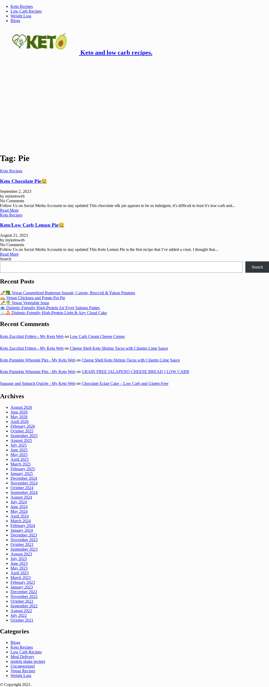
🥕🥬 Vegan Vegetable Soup (24, 303)
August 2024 (21, 497)
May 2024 (19, 511)
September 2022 (24, 606)
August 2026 (21, 407)
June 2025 (19, 450)
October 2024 (22, 487)
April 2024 (20, 516)
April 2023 (20, 573)
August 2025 (21, 440)
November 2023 (24, 540)
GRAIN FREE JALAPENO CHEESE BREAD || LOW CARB (135, 371)
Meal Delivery (22, 656)
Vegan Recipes (23, 671)
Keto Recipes (22, 6)
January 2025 (22, 473)
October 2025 (22, 431)
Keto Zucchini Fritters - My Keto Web (32, 336)
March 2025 (21, 464)
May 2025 (19, 454)
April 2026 (20, 421)
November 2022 (24, 596)
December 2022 (24, 592)
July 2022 (19, 615)
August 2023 (21, 554)
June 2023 (19, 563)
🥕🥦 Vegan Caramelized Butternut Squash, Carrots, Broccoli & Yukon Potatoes (67, 293)
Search (5, 259)
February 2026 (23, 426)
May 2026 (19, 417)
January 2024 (22, 530)
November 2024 (24, 483)
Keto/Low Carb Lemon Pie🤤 (32, 225)
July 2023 (19, 558)
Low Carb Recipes (26, 11)
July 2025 (19, 445)
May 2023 (19, 568)
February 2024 (23, 525)
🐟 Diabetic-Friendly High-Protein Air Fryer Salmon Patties (50, 308)
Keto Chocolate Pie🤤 (23, 181)
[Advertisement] (134, 98)
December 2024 (24, 478)
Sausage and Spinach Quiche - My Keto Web (37, 383)
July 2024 (19, 502)
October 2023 (22, 544)
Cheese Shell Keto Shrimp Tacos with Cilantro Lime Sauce (119, 348)
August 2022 (21, 610)
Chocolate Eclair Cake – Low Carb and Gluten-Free (125, 383)
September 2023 (24, 549)
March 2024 (21, 521)
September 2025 (24, 435)
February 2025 (23, 469)
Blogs (15, 20)
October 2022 (22, 601)
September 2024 (24, 492)
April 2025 (20, 459)
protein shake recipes (28, 661)
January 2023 (22, 587)
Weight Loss (21, 16)
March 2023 (21, 577)
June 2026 (19, 412)
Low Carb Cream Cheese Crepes (97, 336)
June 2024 (19, 506)
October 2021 (22, 620)
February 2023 (23, 582)
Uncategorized (23, 666)
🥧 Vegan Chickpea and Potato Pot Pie (32, 298)
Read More (9, 210)
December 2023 (24, 535)
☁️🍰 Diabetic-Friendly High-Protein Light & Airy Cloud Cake (53, 313)
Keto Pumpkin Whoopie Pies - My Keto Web (37, 360)
